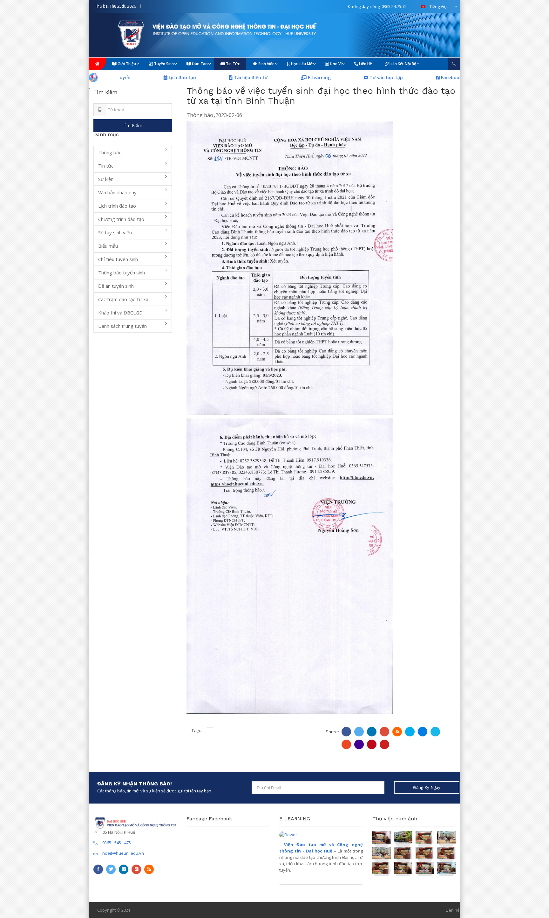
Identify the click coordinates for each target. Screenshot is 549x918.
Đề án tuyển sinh (116, 286)
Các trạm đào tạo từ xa (123, 299)
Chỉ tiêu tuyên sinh (118, 259)
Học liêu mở (301, 63)
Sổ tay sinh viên (115, 232)
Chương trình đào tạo (121, 219)
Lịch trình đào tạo (117, 206)
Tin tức (232, 63)
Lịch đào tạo (144, 77)
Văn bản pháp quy (117, 192)
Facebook (412, 77)
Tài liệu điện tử (212, 77)
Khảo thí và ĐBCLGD (120, 312)
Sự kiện (105, 179)
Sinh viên (265, 63)
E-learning (281, 77)
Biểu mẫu (108, 246)
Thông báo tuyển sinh (121, 272)
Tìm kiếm (132, 125)
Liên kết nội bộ (402, 63)
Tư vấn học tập (348, 77)
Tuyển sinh (163, 63)
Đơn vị (335, 63)
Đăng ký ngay (426, 787)
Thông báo (199, 115)
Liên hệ (365, 63)
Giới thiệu (126, 63)
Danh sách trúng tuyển (122, 326)
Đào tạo (199, 63)
